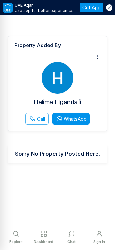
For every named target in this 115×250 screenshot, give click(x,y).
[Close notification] (109, 7)
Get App (91, 7)
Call (41, 119)
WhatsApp (75, 119)
